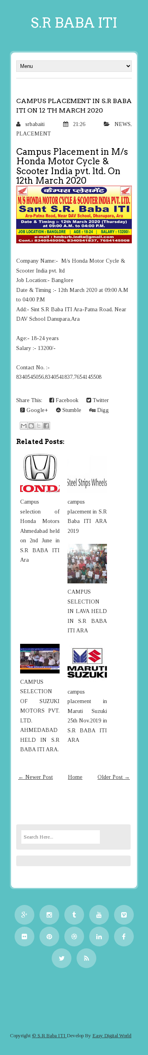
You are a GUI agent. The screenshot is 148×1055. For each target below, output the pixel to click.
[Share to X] (39, 426)
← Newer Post (35, 777)
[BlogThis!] (31, 426)
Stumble (71, 410)
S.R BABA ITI (74, 22)
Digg (102, 410)
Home (75, 777)
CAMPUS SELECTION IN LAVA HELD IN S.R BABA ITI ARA (87, 611)
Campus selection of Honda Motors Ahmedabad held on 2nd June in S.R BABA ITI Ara (40, 531)
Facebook (66, 400)
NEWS (122, 124)
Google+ (36, 410)
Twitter (100, 400)
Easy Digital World (111, 1035)
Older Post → (113, 777)
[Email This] (24, 426)
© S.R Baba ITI (49, 1035)
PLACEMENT (33, 134)
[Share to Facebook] (46, 426)
